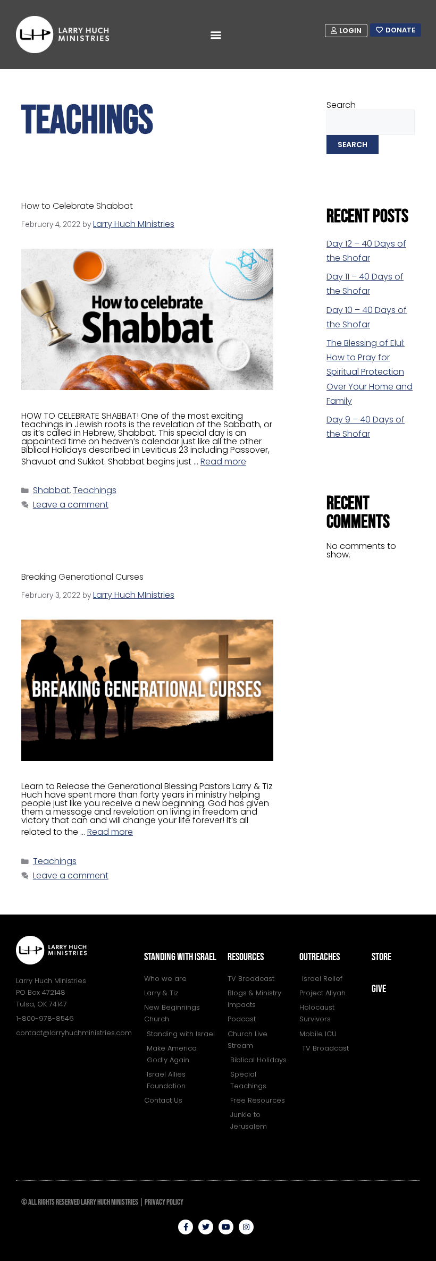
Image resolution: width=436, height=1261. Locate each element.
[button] (216, 35)
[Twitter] (205, 1227)
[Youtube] (226, 1227)
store (381, 957)
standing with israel (180, 957)
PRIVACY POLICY (164, 1202)
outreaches (319, 957)
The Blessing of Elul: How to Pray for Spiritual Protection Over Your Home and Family (369, 372)
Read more (223, 461)
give (379, 989)
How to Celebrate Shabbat (77, 206)
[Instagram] (246, 1227)
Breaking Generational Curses (82, 577)
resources (246, 957)
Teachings (94, 490)
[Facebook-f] (185, 1227)
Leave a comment (70, 504)
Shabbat (51, 490)
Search (341, 105)
